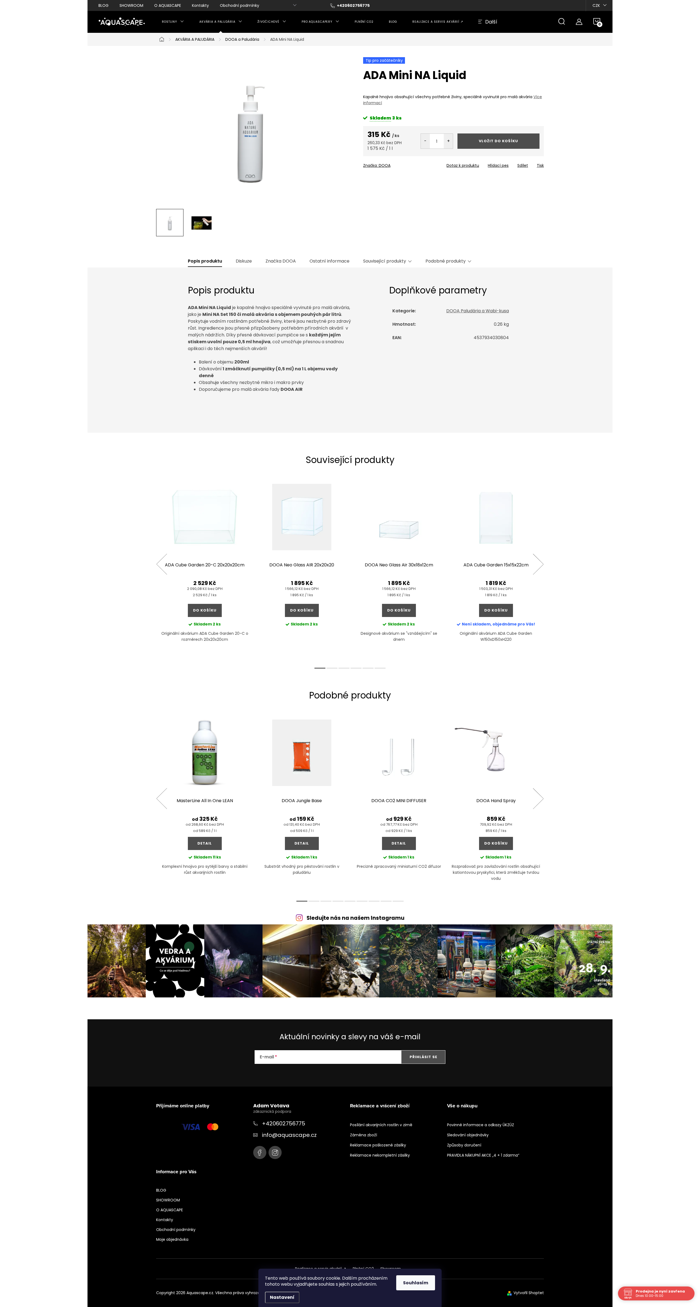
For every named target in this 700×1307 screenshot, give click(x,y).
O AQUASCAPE (167, 5)
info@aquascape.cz (289, 1135)
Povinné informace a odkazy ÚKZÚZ (480, 1125)
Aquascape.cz (259, 1152)
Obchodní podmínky (239, 5)
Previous (161, 564)
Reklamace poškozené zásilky (378, 1145)
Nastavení (282, 1297)
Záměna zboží (363, 1135)
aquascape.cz (275, 1152)
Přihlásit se (423, 1056)
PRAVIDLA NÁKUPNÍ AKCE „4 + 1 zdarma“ (483, 1155)
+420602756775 (283, 1123)
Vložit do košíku (498, 141)
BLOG (103, 5)
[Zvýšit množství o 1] (448, 141)
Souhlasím (415, 1283)
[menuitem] (173, 22)
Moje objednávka (172, 1239)
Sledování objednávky (468, 1135)
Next (538, 564)
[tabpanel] (204, 570)
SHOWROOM (131, 5)
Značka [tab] (281, 261)
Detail (204, 843)
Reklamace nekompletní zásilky (380, 1155)
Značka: (376, 165)
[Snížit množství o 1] (425, 141)
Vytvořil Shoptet (529, 1293)
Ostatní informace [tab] (329, 261)
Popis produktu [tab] (205, 261)
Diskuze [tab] (244, 261)
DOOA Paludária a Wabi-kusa (477, 311)
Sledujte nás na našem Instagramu (355, 918)
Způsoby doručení (464, 1145)
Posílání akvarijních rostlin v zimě (381, 1125)
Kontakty (200, 5)
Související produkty (384, 261)
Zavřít (394, 164)
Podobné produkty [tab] (445, 261)
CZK (596, 5)
